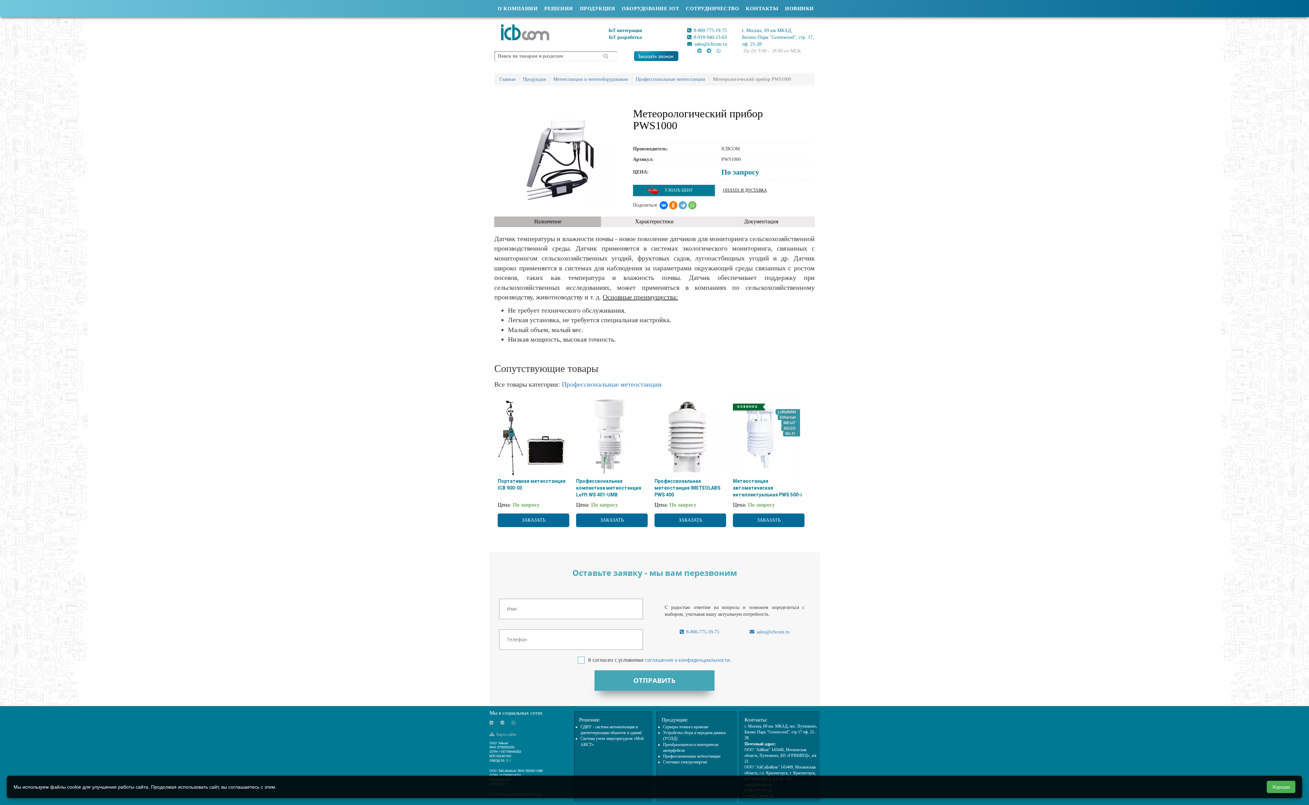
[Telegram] (683, 205)
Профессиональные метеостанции (612, 384)
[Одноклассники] (673, 205)
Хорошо (1281, 787)
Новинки (799, 8)
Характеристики (654, 221)
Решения (558, 8)
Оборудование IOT (650, 8)
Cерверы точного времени (685, 727)
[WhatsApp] (692, 205)
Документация (761, 221)
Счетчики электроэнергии (685, 762)
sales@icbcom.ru (710, 44)
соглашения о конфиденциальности (687, 660)
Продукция (597, 8)
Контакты (762, 8)
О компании (518, 8)
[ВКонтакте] (664, 205)
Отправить (654, 680)
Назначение (547, 221)
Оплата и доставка (745, 190)
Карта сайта (505, 734)
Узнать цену (678, 190)
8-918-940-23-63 (709, 37)
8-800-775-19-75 (709, 30)
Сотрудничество (712, 8)
